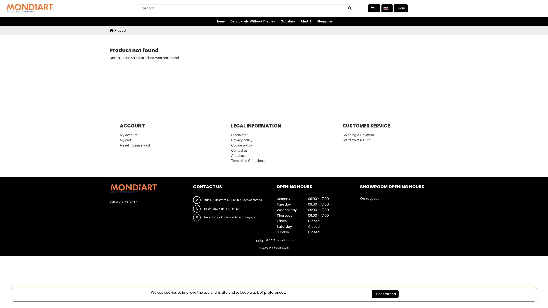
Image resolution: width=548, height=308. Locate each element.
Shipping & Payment (358, 135)
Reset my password (135, 145)
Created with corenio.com (274, 247)
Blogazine (325, 21)
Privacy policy (241, 140)
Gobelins (288, 21)
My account (128, 135)
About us (238, 155)
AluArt (306, 21)
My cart (125, 140)
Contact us (239, 150)
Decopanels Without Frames (252, 21)
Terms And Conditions (248, 161)
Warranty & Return (356, 140)
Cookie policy (241, 145)
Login (400, 8)
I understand (385, 294)
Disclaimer (239, 135)
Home (220, 21)
